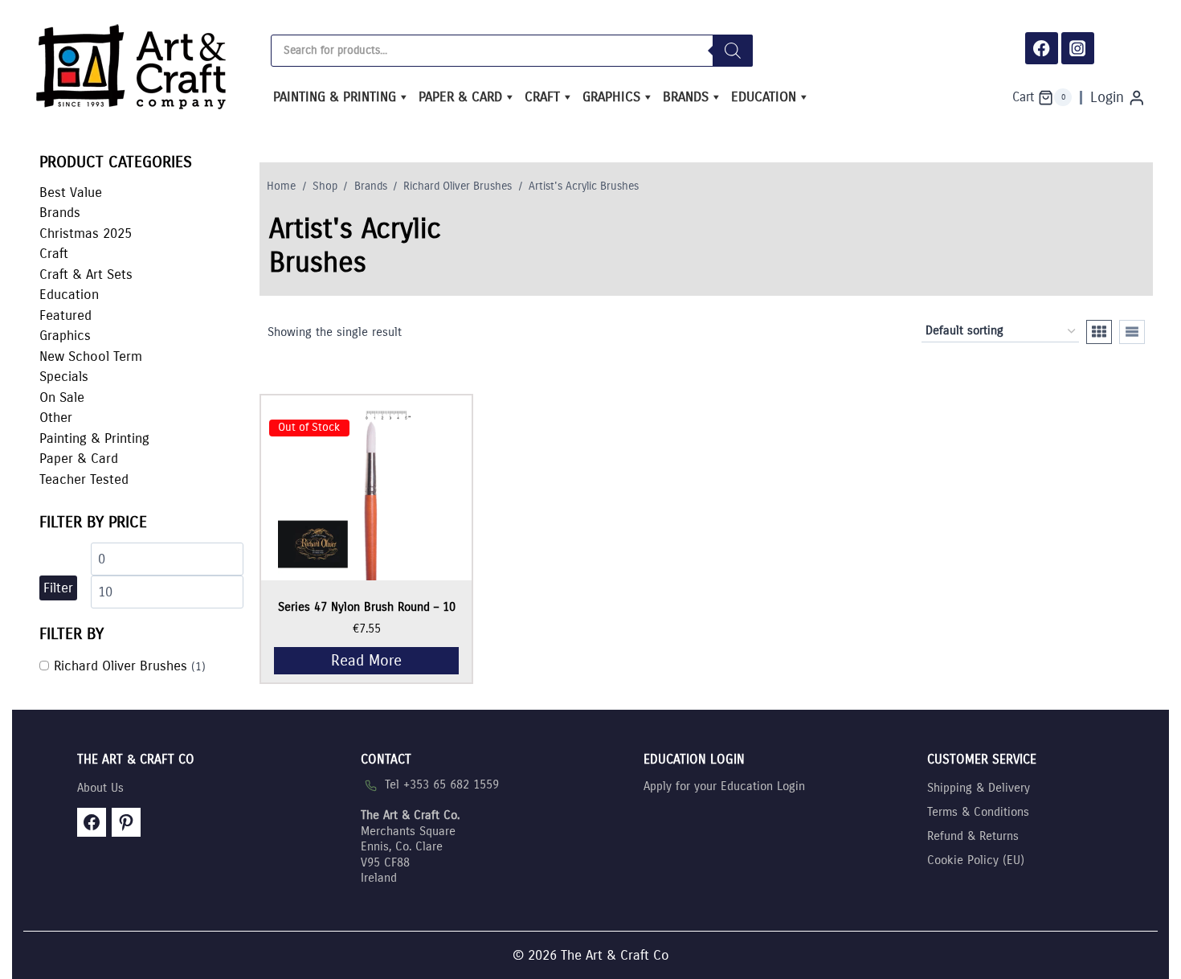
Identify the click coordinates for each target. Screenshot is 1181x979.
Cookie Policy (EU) (975, 860)
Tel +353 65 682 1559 (442, 784)
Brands (686, 96)
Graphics (611, 96)
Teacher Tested (84, 479)
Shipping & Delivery (978, 787)
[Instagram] (1077, 48)
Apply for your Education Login (724, 786)
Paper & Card (460, 96)
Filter (58, 588)
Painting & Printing (334, 96)
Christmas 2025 (85, 233)
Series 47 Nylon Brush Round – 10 (367, 607)
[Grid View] (1099, 332)
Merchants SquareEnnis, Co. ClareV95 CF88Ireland (410, 846)
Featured (65, 315)
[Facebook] (1041, 48)
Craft (542, 96)
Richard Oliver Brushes (120, 665)
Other (55, 417)
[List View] (1132, 332)
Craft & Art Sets (86, 274)
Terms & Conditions (978, 812)
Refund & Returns (973, 836)
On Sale (61, 397)
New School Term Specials (90, 367)
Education (763, 96)
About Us (100, 787)
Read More (366, 660)
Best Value (70, 192)
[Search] (733, 51)
